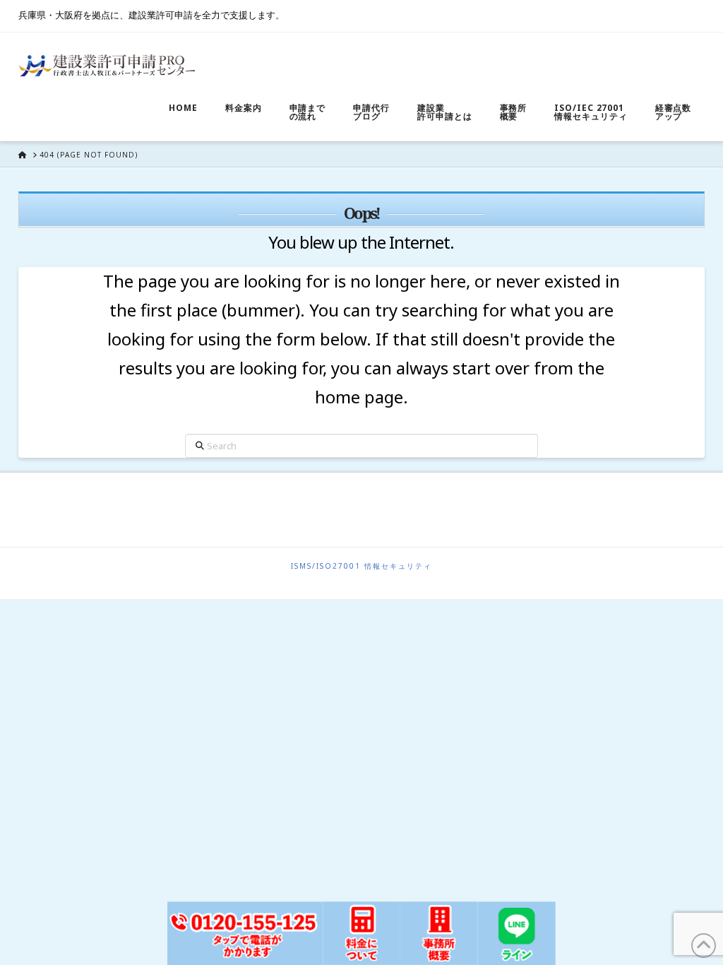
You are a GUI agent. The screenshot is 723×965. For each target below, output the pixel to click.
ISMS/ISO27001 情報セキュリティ (361, 566)
